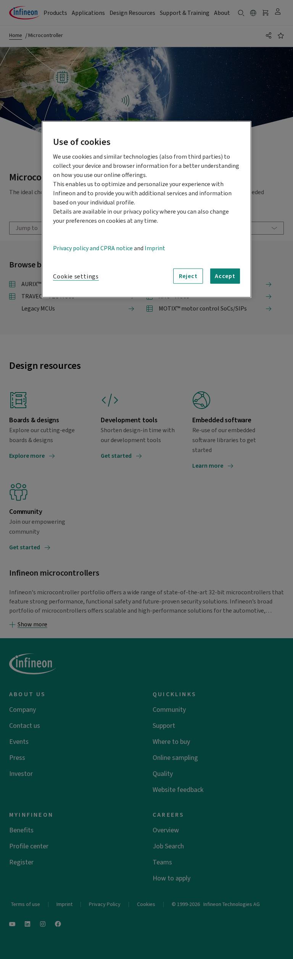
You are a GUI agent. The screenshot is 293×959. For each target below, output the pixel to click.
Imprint (155, 248)
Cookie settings (76, 276)
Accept (225, 276)
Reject (188, 276)
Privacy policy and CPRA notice (93, 248)
